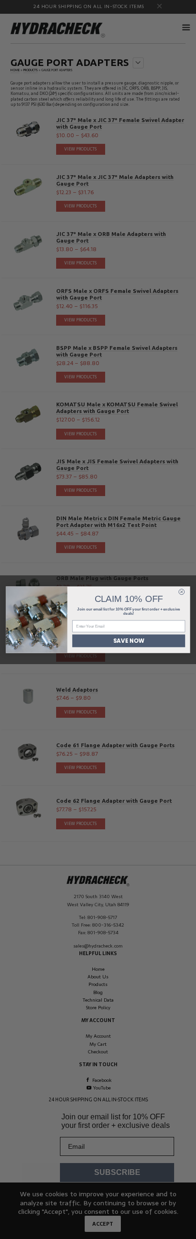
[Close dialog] (182, 591)
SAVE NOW (128, 640)
